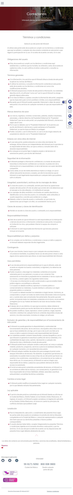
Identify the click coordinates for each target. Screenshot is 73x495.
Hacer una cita (70, 119)
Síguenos (4, 445)
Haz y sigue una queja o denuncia (70, 111)
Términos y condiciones (53, 491)
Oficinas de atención (70, 126)
